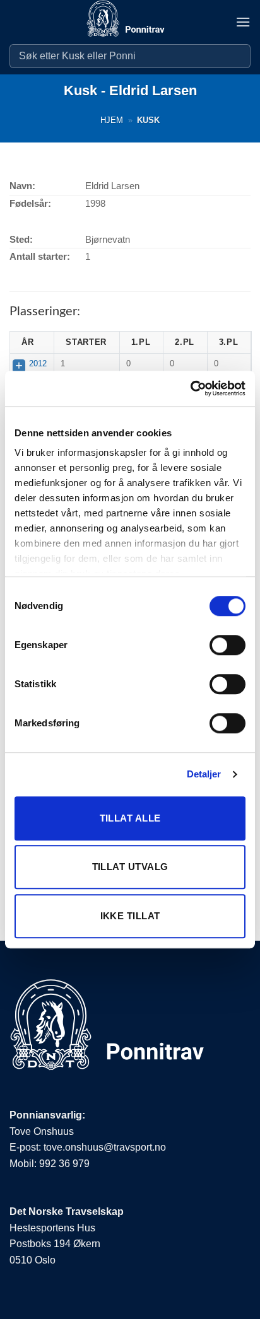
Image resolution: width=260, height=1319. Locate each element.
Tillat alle (130, 818)
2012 (38, 363)
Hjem (111, 120)
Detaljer (204, 774)
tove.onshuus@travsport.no (105, 1147)
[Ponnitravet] (130, 22)
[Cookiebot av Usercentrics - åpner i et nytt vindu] (190, 388)
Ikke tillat (130, 915)
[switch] (227, 645)
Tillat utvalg (130, 866)
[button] (243, 21)
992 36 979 (64, 1163)
